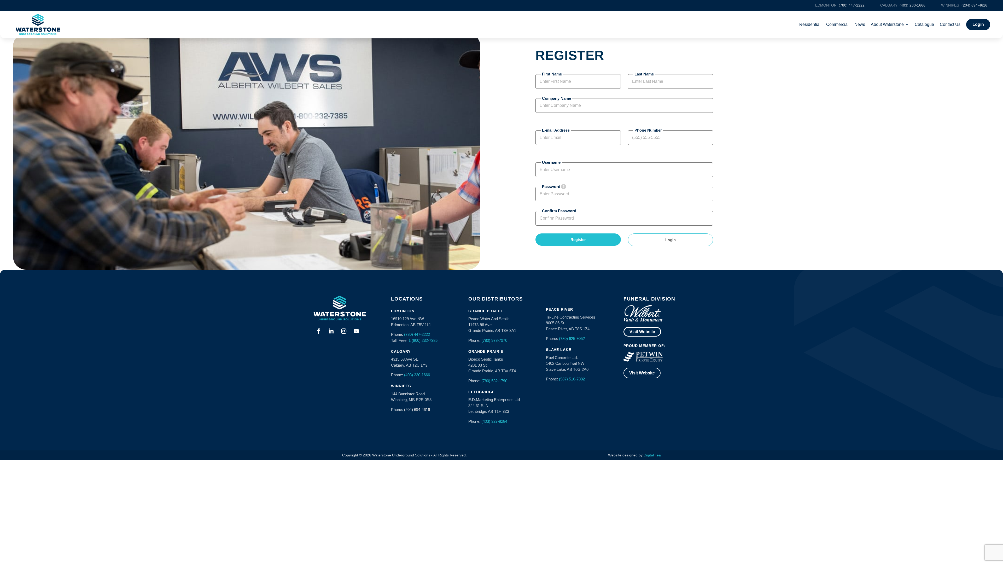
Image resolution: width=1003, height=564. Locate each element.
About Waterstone (887, 24)
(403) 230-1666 (417, 375)
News (859, 24)
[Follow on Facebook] (318, 331)
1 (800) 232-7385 (423, 340)
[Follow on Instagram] (344, 331)
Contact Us (950, 24)
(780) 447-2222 (417, 334)
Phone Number (648, 130)
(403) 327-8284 (494, 421)
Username (551, 162)
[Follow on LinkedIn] (331, 331)
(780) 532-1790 (494, 381)
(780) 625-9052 (572, 338)
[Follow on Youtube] (356, 331)
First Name (552, 74)
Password (551, 186)
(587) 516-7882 (572, 379)
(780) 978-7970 (494, 340)
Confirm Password (559, 211)
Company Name (556, 98)
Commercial (837, 24)
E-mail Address (556, 130)
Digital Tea (652, 455)
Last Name (644, 74)
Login (670, 240)
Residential (809, 24)
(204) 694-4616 (417, 409)
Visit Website (642, 332)
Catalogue (924, 24)
